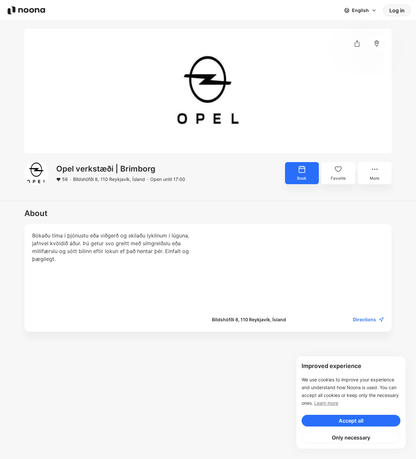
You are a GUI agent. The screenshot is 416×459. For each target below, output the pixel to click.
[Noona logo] (26, 10)
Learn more (326, 403)
